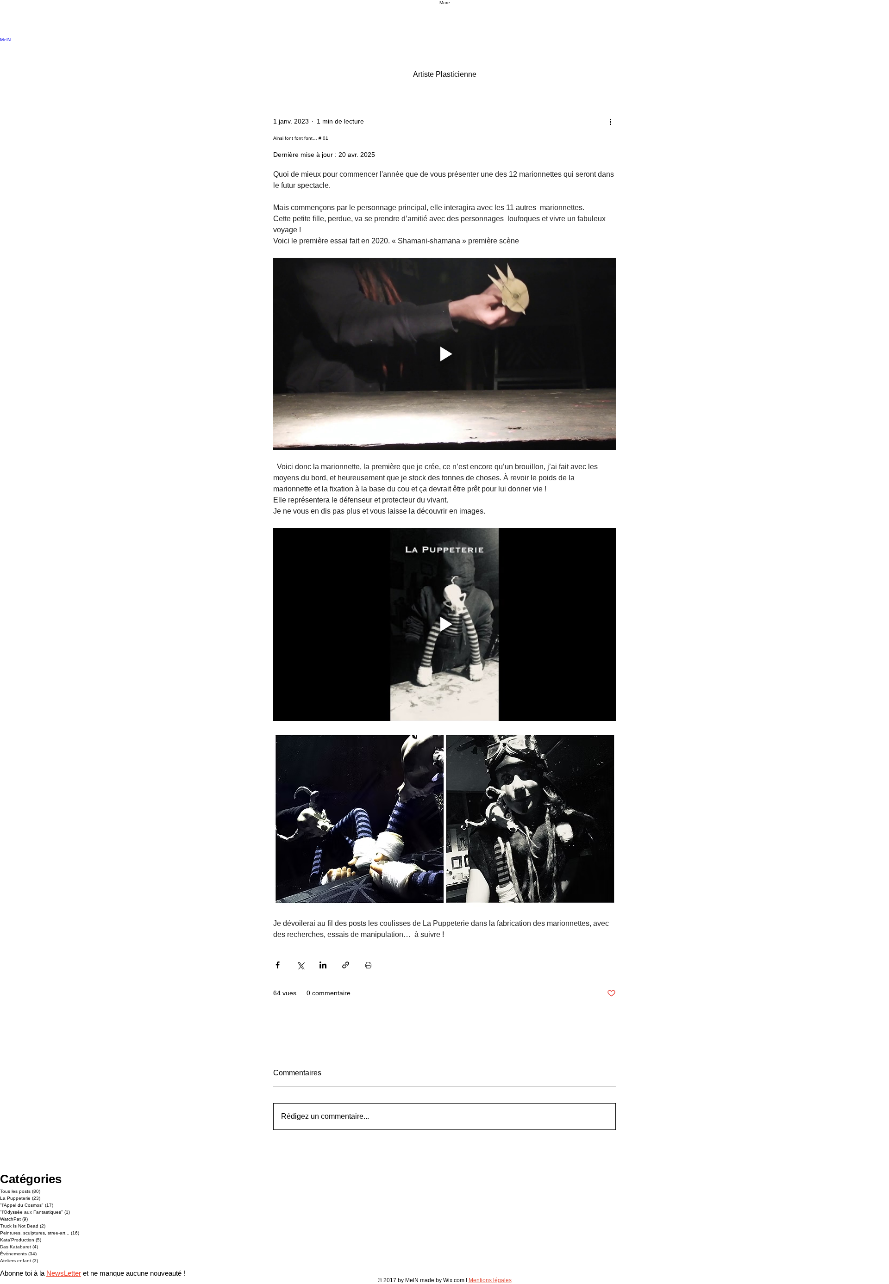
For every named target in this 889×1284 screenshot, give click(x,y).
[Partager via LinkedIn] (323, 965)
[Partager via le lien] (345, 965)
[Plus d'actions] (610, 121)
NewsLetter (63, 1273)
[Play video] (444, 354)
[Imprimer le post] (368, 965)
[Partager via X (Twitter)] (300, 965)
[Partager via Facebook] (277, 965)
